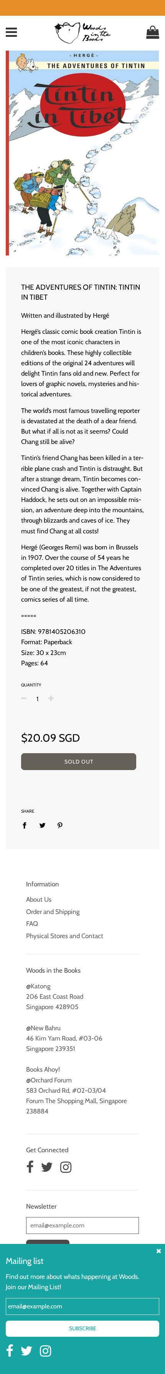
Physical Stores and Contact (64, 936)
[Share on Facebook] (27, 824)
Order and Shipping (52, 911)
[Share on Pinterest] (60, 824)
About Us (38, 899)
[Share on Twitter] (42, 824)
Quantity (31, 685)
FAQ (32, 923)
